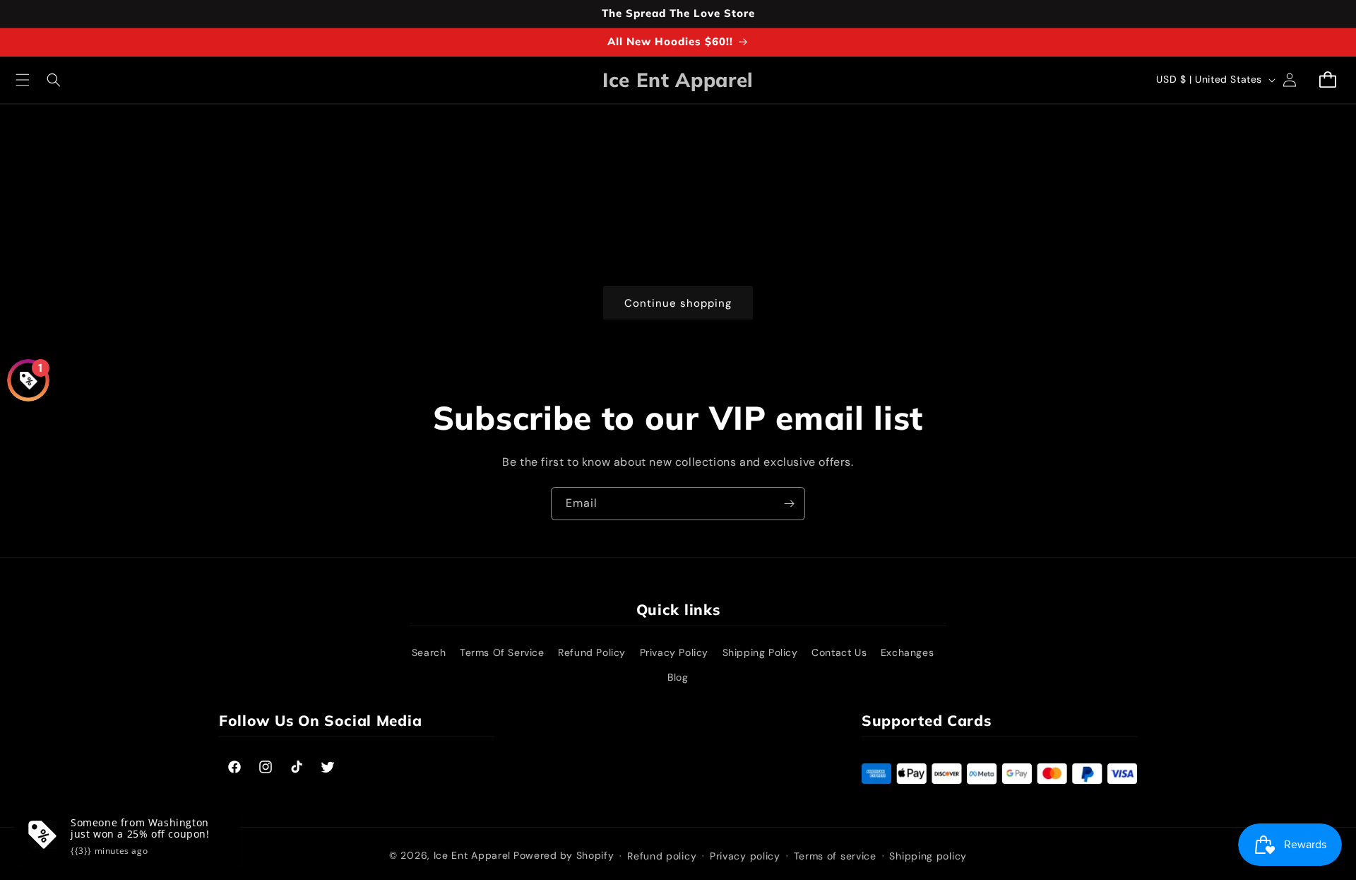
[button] (22, 79)
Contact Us (839, 652)
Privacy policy (745, 856)
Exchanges (907, 652)
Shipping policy (928, 856)
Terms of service (835, 856)
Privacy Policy (674, 652)
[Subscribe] (788, 503)
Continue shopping (678, 303)
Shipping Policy (760, 652)
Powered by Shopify (563, 855)
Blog (677, 677)
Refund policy (661, 856)
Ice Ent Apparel (472, 855)
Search (429, 652)
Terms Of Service (502, 652)
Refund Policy (592, 652)
